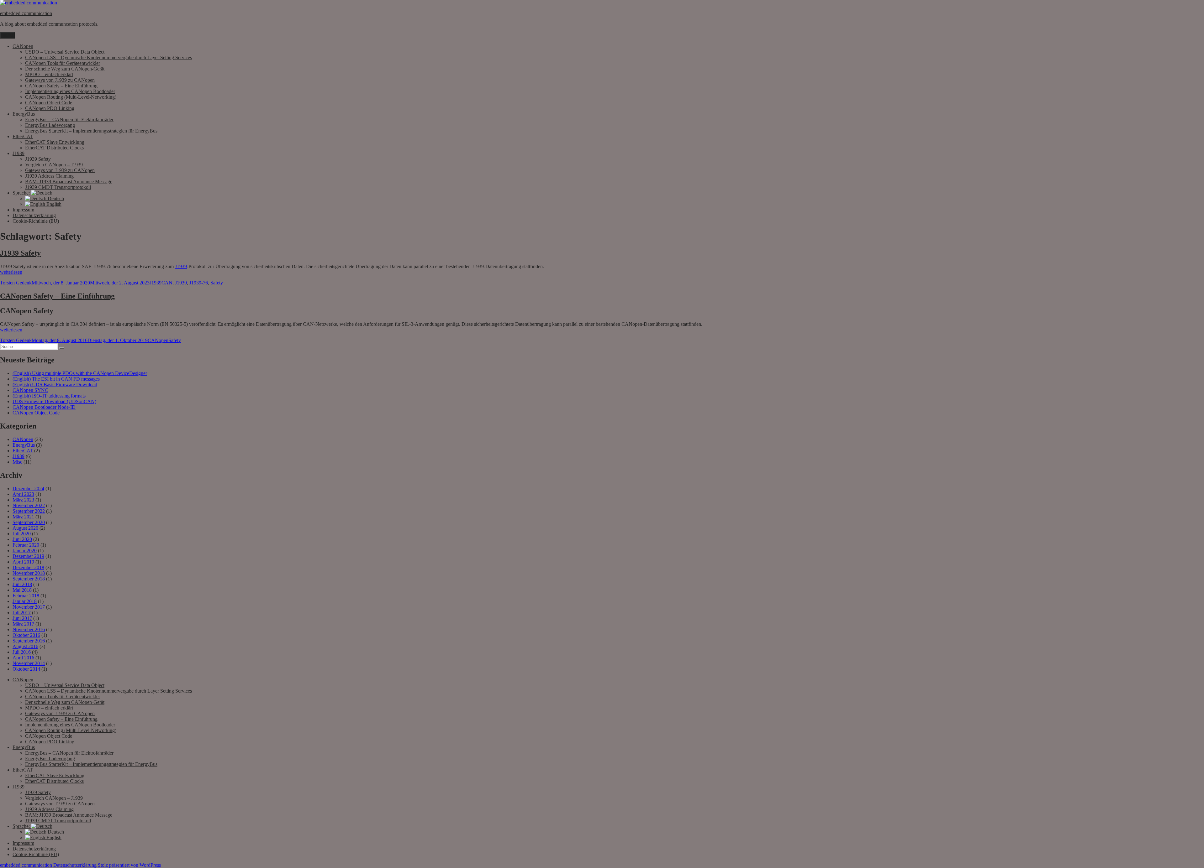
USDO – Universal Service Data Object (64, 52)
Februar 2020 (26, 545)
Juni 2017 (22, 618)
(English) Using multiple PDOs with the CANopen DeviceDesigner (80, 373)
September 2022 (29, 511)
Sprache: (22, 192)
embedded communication (26, 13)
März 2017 (23, 623)
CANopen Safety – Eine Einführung (61, 85)
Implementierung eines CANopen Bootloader (70, 91)
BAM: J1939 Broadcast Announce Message (68, 181)
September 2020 (29, 522)
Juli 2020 (22, 533)
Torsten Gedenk (16, 282)
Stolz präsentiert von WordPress (129, 865)
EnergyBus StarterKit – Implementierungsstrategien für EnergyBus (91, 130)
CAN (166, 282)
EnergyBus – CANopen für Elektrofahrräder (69, 119)
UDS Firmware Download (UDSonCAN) (54, 401)
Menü (8, 35)
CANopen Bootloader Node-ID (44, 407)
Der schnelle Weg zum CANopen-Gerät (64, 68)
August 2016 (25, 646)
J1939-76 (198, 282)
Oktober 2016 (26, 635)
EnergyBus (24, 114)
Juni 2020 (22, 539)
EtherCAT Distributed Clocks (54, 147)
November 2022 (29, 505)
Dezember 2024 (28, 488)
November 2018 (29, 573)
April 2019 (23, 561)
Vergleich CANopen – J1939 (54, 164)
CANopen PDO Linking (49, 108)
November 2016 (29, 629)
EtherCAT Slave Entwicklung (54, 142)
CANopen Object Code (48, 102)
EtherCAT (23, 136)
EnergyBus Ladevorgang (50, 125)
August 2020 (25, 528)
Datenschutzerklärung (34, 215)
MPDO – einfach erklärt (49, 74)
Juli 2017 (22, 612)
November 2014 (29, 663)
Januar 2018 (25, 601)
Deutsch (55, 198)
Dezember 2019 (28, 556)
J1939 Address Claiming (49, 176)
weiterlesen (11, 272)
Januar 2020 (25, 550)
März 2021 (23, 516)
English (53, 204)
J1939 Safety (38, 159)
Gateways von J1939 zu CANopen (60, 80)
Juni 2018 (22, 584)
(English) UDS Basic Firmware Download (55, 384)
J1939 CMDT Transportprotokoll (58, 187)
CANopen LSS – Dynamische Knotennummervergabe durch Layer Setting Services (108, 57)
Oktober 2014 (26, 669)
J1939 (18, 153)
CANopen (23, 46)
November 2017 (29, 607)
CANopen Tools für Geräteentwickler (62, 63)
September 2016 (29, 640)
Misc (17, 462)
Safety (216, 282)
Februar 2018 (26, 595)
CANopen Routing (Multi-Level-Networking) (70, 97)
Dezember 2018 (28, 567)
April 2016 (23, 657)
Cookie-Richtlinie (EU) (36, 221)
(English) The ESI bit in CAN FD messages (56, 379)
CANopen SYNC (30, 390)
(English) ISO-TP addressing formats (49, 395)
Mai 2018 (22, 590)
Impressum (23, 209)
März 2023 (23, 499)
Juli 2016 (22, 652)
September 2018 (29, 578)
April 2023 (23, 494)
